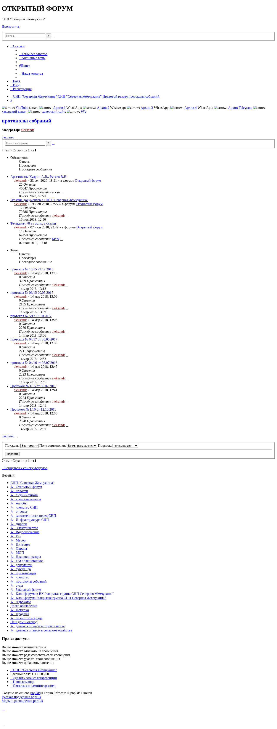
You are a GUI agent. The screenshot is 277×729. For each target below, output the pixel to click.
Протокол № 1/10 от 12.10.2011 (33, 409)
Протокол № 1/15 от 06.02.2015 (33, 386)
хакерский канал (14, 111)
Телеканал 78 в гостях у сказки (33, 223)
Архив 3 (147, 107)
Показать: (12, 445)
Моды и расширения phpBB (22, 701)
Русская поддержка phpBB (21, 697)
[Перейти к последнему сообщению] (62, 192)
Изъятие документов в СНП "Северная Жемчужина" (49, 200)
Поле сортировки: (53, 445)
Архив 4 (190, 107)
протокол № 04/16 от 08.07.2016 (33, 362)
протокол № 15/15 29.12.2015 (31, 269)
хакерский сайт (53, 111)
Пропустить (10, 26)
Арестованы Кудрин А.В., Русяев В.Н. (38, 176)
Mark (55, 239)
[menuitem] (33, 54)
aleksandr (27, 130)
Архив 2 (103, 107)
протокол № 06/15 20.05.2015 (31, 292)
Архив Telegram (239, 107)
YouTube (22, 107)
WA (83, 111)
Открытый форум (88, 180)
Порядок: (105, 445)
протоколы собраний (26, 121)
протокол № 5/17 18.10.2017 (31, 316)
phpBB (35, 693)
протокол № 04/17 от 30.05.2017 (33, 339)
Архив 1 (59, 107)
